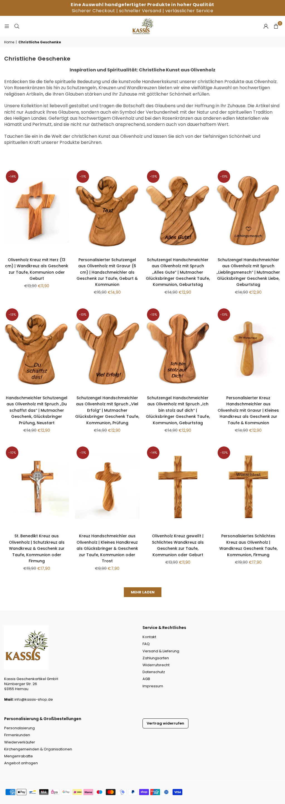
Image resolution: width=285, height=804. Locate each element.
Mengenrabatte (18, 756)
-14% (12, 176)
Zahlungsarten (155, 658)
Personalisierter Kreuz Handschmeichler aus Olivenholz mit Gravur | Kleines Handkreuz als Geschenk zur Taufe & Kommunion (248, 410)
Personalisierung (19, 728)
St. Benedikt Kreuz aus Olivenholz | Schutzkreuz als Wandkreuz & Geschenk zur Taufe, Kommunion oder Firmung (37, 548)
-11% (83, 176)
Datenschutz (153, 672)
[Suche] (17, 26)
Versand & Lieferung (160, 651)
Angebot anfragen (21, 763)
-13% (153, 176)
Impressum (152, 686)
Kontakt (149, 637)
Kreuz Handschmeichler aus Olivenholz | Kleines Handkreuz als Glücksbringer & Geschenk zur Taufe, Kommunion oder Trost (107, 548)
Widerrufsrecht (155, 665)
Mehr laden (142, 592)
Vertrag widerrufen (165, 723)
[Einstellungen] (266, 26)
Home (9, 42)
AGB (146, 678)
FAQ (146, 643)
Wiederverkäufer (19, 742)
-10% (12, 452)
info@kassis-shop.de (33, 699)
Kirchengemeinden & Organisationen (38, 749)
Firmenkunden (17, 735)
